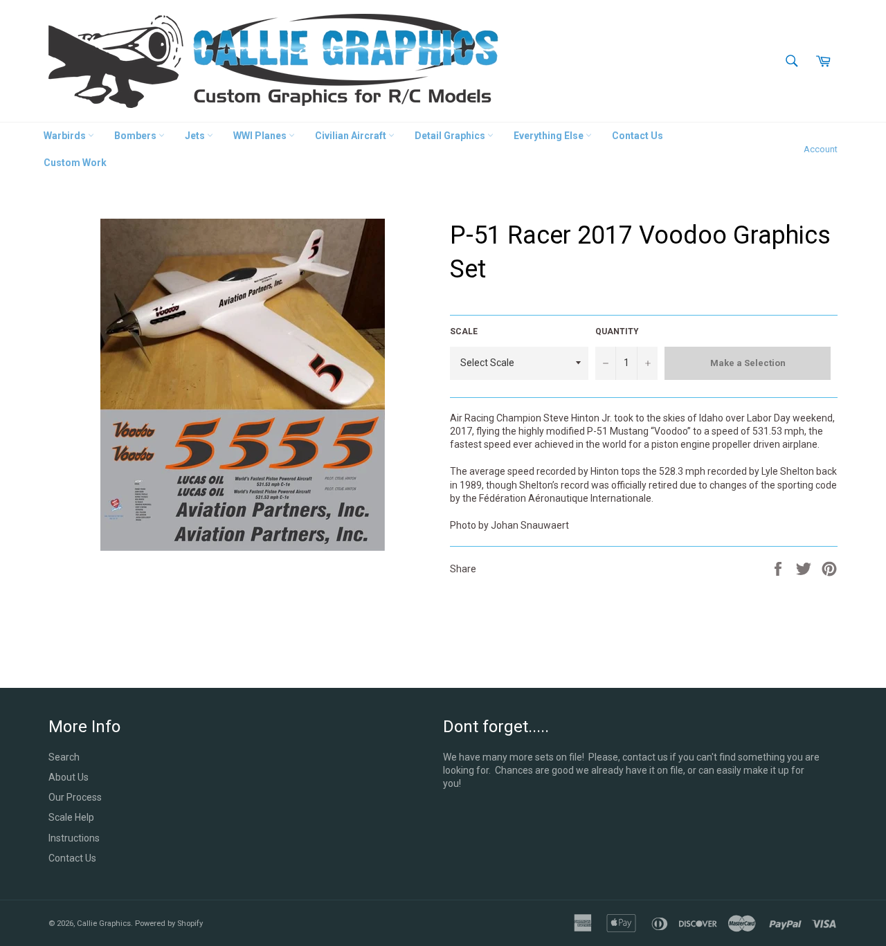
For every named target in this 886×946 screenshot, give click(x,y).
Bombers (136, 135)
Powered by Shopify (169, 923)
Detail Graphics (451, 135)
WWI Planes (261, 135)
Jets (196, 135)
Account (821, 149)
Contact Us (637, 135)
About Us (68, 777)
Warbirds (66, 135)
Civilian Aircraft (351, 135)
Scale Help (71, 817)
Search (64, 757)
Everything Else (550, 135)
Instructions (74, 838)
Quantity (617, 331)
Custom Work (75, 162)
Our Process (75, 797)
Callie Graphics (104, 923)
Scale (464, 331)
